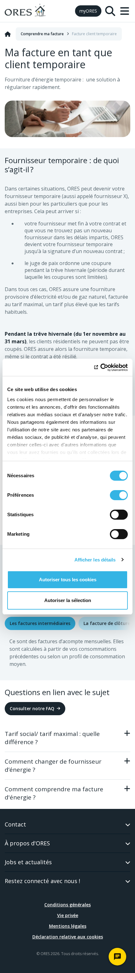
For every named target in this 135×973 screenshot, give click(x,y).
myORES (88, 11)
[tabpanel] (67, 655)
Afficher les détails (95, 559)
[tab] (40, 623)
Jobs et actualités (28, 862)
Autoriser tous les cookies (67, 579)
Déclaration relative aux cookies (67, 937)
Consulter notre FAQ (32, 708)
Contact (15, 824)
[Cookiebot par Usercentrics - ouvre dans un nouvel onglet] (100, 367)
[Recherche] (110, 11)
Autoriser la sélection (67, 600)
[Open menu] (124, 11)
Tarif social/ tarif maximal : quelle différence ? (52, 738)
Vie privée (67, 915)
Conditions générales (67, 905)
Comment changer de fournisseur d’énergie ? (53, 765)
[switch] (119, 495)
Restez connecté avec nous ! (42, 881)
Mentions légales (67, 926)
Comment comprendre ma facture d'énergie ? (54, 793)
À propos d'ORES (27, 843)
